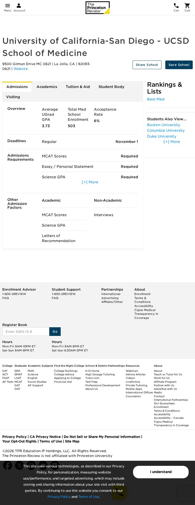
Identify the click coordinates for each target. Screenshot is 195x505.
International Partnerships (171, 399)
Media (158, 392)
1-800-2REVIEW (14, 294)
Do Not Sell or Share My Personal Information (102, 437)
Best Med (156, 99)
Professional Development (102, 385)
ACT (5, 374)
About (158, 370)
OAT (17, 388)
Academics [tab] (47, 87)
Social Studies (37, 381)
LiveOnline (133, 381)
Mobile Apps (134, 388)
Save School (179, 65)
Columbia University (166, 130)
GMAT (18, 374)
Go (55, 331)
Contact (159, 396)
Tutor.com (92, 377)
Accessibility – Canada (169, 417)
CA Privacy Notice (45, 437)
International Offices (139, 392)
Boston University (163, 125)
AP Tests (7, 381)
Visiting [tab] (13, 97)
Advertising (110, 298)
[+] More (90, 182)
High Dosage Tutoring (100, 374)
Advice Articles (135, 374)
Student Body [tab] (111, 87)
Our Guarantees (164, 403)
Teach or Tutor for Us (168, 374)
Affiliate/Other (112, 302)
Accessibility (143, 306)
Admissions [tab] (17, 87)
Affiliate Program (165, 381)
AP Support (35, 385)
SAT (5, 370)
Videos (130, 377)
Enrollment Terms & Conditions (142, 298)
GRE (17, 370)
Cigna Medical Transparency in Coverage (146, 314)
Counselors (133, 396)
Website (20, 69)
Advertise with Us (165, 388)
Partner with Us (164, 385)
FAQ (5, 298)
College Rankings (65, 370)
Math (31, 370)
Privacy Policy (58, 497)
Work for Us (162, 377)
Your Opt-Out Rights (19, 441)
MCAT (18, 381)
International (110, 294)
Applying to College (67, 377)
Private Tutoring (136, 385)
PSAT (5, 377)
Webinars (132, 370)
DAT (17, 385)
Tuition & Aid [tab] (78, 87)
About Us (91, 388)
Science (33, 374)
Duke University (161, 136)
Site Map (72, 441)
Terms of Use (88, 497)
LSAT (17, 377)
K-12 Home (92, 370)
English (33, 377)
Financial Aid (63, 381)
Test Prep (91, 381)
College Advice (64, 374)
